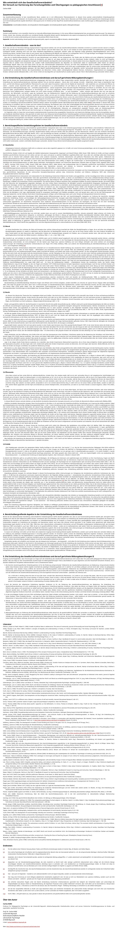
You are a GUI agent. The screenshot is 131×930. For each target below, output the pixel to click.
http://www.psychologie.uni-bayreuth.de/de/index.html (23, 926)
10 (63, 480)
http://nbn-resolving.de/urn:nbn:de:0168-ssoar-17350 (83, 733)
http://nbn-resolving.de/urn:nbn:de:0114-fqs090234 (50, 720)
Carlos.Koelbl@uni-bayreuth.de (16, 922)
